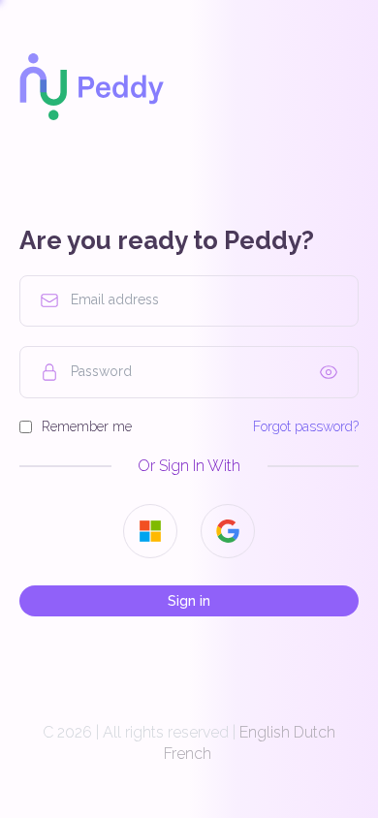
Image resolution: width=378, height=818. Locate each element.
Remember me (87, 426)
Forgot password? (306, 426)
